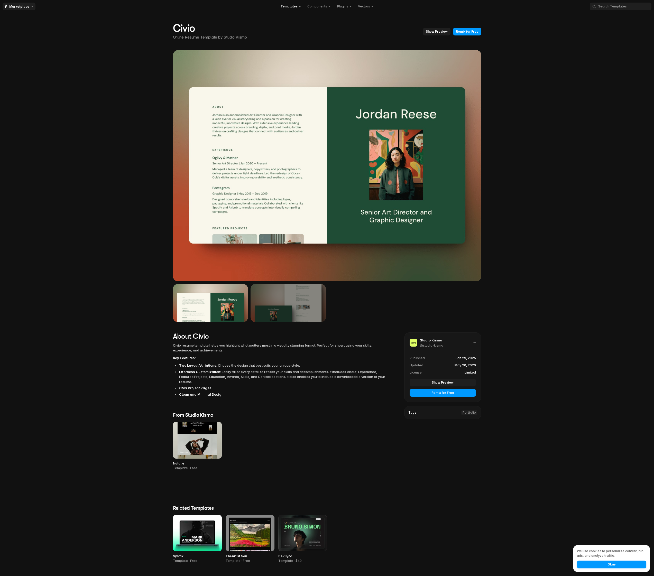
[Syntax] (197, 539)
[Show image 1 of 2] (210, 303)
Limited (470, 372)
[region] (327, 165)
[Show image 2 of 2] (288, 303)
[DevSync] (302, 539)
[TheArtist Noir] (250, 539)
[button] (290, 6)
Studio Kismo (235, 37)
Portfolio (469, 412)
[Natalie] (197, 446)
